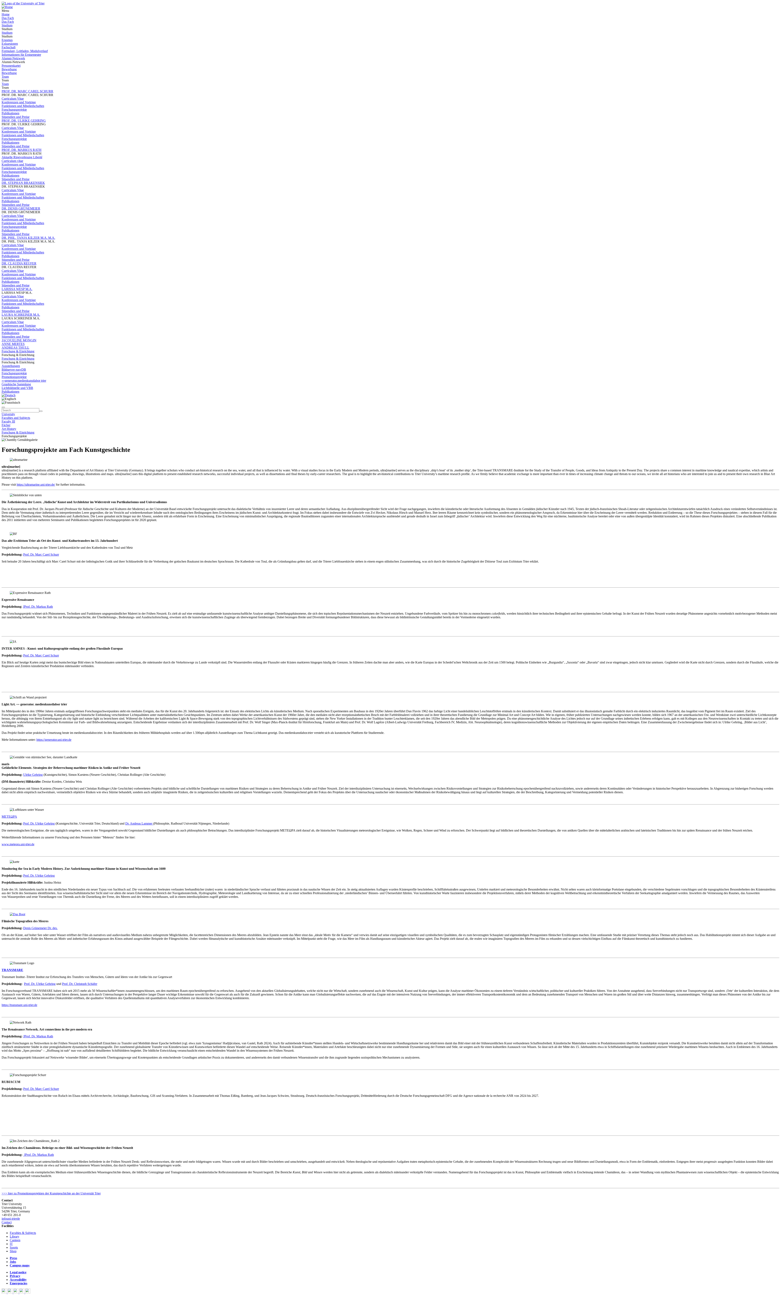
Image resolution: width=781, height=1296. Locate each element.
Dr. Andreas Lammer (139, 823)
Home (6, 14)
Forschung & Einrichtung (18, 351)
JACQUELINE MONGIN (19, 340)
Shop (13, 1251)
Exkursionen (10, 43)
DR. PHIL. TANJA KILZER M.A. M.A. (28, 237)
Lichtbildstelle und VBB (17, 388)
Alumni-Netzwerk (13, 58)
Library (14, 1236)
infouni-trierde (11, 1218)
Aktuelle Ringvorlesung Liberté (22, 157)
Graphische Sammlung (16, 384)
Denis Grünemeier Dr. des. (40, 928)
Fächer (6, 425)
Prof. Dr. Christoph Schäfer (79, 984)
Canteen (15, 1240)
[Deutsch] (8, 395)
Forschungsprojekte (14, 109)
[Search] (41, 411)
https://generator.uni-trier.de (53, 739)
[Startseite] (23, 3)
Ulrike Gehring (33, 774)
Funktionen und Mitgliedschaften (23, 106)
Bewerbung (9, 69)
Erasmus (7, 40)
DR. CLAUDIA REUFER (19, 263)
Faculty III (8, 421)
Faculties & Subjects (23, 1233)
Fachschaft (8, 47)
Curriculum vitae (12, 161)
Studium (7, 25)
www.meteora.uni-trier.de (18, 844)
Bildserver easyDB (14, 369)
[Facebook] (5, 1292)
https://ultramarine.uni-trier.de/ (36, 484)
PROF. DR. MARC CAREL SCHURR (27, 91)
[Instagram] (22, 1292)
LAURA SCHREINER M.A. (21, 314)
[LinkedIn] (27, 1292)
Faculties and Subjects (16, 418)
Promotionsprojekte (14, 377)
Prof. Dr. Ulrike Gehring (39, 823)
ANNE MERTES (13, 344)
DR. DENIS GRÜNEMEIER (21, 208)
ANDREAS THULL (15, 347)
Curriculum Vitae (13, 98)
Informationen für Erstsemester (21, 54)
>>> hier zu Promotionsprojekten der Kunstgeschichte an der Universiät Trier (51, 1193)
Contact (7, 1222)
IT (11, 1244)
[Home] (7, 7)
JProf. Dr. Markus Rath (38, 606)
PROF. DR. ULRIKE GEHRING (24, 120)
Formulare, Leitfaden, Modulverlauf (25, 51)
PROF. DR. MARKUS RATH (21, 150)
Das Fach (8, 18)
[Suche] (3, 407)
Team (5, 76)
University (8, 414)
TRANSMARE (12, 970)
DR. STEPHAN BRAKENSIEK (23, 183)
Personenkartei (11, 65)
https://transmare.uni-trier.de (19, 1005)
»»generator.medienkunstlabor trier (24, 380)
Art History (9, 429)
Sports (14, 1247)
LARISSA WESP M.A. (17, 289)
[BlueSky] (10, 1292)
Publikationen (10, 113)
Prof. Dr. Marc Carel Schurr (41, 554)
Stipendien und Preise (15, 117)
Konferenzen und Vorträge (19, 102)
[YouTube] (16, 1292)
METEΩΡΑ (9, 816)
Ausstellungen (11, 366)
